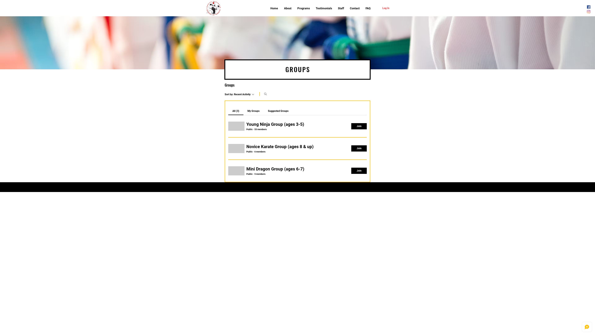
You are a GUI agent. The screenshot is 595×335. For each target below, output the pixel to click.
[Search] (265, 94)
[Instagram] (588, 11)
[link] (235, 110)
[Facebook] (588, 7)
